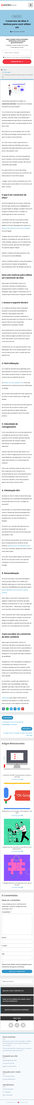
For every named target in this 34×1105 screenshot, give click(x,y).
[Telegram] (19, 709)
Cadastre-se (16, 61)
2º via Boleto (7, 1092)
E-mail (4, 946)
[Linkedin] (15, 709)
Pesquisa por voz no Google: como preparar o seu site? (17, 812)
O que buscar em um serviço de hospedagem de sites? (12, 723)
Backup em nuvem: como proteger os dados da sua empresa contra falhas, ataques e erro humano (17, 1043)
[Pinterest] (22, 709)
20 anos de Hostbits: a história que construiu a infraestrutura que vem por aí (17, 1049)
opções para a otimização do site (19, 546)
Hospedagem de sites (10, 1060)
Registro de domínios (9, 1066)
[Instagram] (17, 1025)
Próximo (26, 729)
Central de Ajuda (8, 1089)
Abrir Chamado (7, 1095)
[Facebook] (3, 709)
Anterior (8, 718)
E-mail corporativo (9, 1076)
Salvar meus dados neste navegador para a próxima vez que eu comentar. (17, 965)
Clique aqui (5, 698)
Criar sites (17, 16)
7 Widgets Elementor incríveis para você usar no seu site (17, 884)
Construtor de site (8, 1063)
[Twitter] (11, 709)
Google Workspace (9, 1079)
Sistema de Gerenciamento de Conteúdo (16, 228)
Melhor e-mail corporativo (13, 991)
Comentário (6, 912)
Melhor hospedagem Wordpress (17, 1010)
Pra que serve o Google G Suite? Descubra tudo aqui (17, 734)
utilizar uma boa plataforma (13, 383)
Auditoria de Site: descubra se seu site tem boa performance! (17, 848)
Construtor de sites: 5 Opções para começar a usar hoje (17, 776)
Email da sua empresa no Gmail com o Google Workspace (17, 1000)
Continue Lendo (16, 779)
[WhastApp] (7, 709)
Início (5, 70)
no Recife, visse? (24, 1102)
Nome (4, 938)
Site (3, 954)
